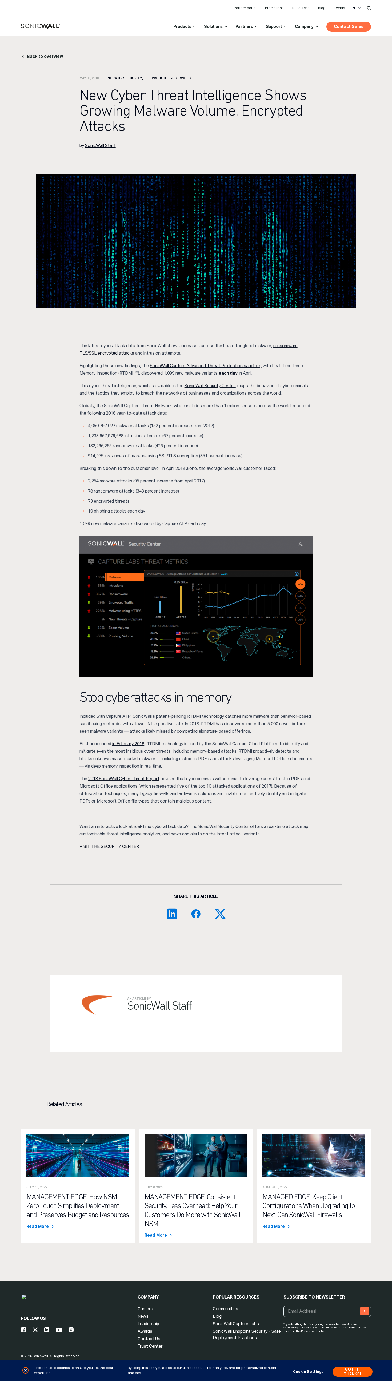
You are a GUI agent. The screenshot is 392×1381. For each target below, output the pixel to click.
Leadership (148, 1323)
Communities (225, 1308)
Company (304, 26)
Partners (244, 26)
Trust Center (150, 1346)
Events (339, 8)
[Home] (40, 27)
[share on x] (220, 913)
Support (274, 26)
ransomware (285, 345)
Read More (37, 1226)
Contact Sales (348, 26)
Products (182, 26)
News (143, 1316)
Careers (145, 1308)
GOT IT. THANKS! (352, 1371)
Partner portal (245, 8)
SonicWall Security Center (210, 385)
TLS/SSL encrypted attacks (106, 353)
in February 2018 (128, 743)
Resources (301, 8)
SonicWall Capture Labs (236, 1323)
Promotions (274, 8)
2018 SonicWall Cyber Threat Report (123, 778)
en (352, 8)
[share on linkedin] (172, 913)
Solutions (213, 26)
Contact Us (149, 1338)
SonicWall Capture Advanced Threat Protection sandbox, (206, 365)
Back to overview (45, 56)
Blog (321, 8)
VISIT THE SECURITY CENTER (109, 846)
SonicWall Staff (100, 145)
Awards (145, 1331)
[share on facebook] (196, 913)
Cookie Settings (308, 1372)
